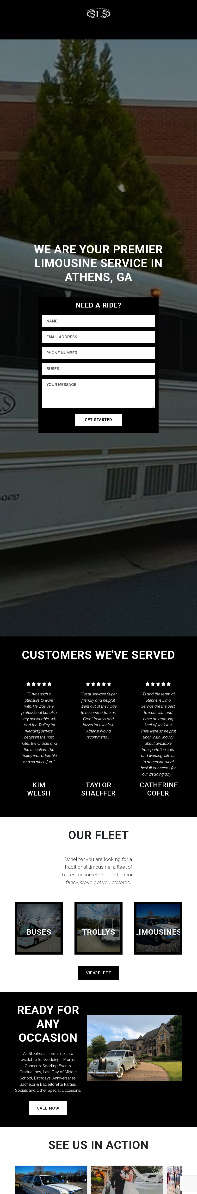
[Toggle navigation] (98, 29)
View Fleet (98, 973)
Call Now (48, 1108)
